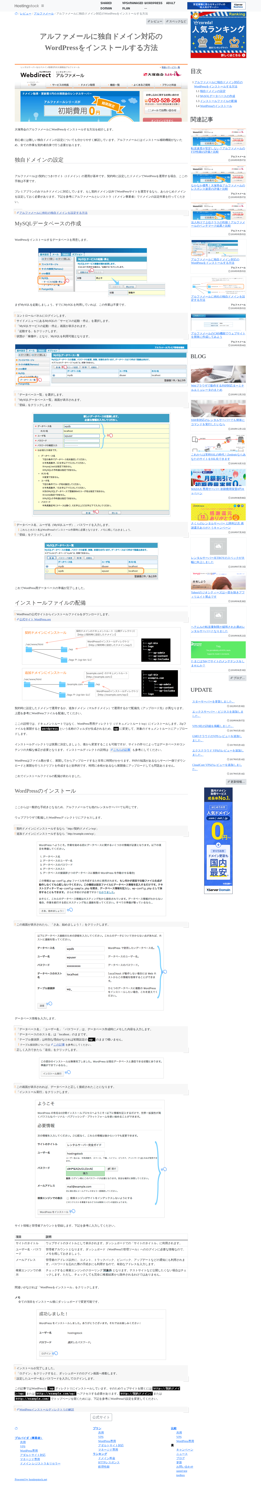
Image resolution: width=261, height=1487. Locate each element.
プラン (97, 1428)
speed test (181, 1470)
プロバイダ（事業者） (29, 1437)
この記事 (59, 1044)
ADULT (170, 3)
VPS (22, 1446)
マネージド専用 (30, 1459)
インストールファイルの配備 (218, 101)
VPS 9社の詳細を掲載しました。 (213, 726)
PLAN (126, 8)
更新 (179, 1462)
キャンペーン (184, 1449)
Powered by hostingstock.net (31, 1479)
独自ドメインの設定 (213, 91)
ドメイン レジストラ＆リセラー (40, 1463)
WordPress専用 (29, 1450)
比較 (174, 1428)
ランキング (100, 1453)
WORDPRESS (153, 3)
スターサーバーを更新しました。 (213, 701)
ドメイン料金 (106, 1458)
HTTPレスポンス (109, 1462)
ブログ (180, 1458)
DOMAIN (106, 8)
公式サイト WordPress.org (35, 619)
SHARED (106, 3)
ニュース (182, 1453)
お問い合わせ (184, 1466)
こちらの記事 (121, 749)
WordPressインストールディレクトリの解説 (46, 1409)
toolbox (180, 1475)
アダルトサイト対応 (33, 1454)
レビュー (25, 13)
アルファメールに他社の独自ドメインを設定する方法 (53, 212)
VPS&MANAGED (132, 3)
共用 (23, 1442)
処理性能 (104, 1466)
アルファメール (44, 13)
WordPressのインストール (216, 106)
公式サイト (101, 1417)
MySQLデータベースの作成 (217, 96)
